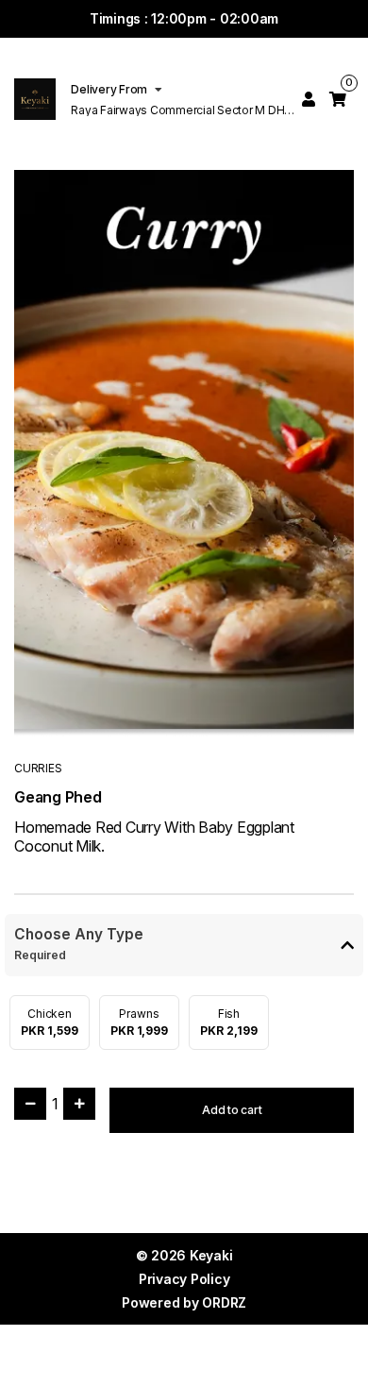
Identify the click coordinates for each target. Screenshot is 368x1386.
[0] (337, 99)
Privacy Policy (184, 1279)
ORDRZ (224, 1302)
